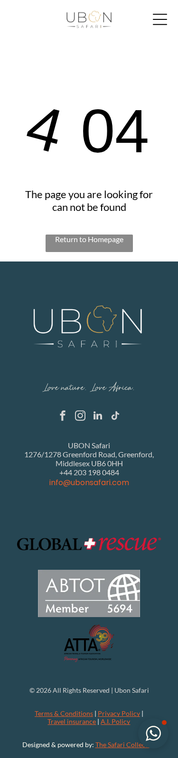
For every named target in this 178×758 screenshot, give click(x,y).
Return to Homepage (89, 239)
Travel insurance (71, 721)
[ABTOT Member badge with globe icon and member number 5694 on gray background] (89, 593)
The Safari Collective (125, 745)
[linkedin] (97, 417)
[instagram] (80, 417)
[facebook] (62, 417)
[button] (153, 733)
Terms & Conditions (64, 713)
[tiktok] (115, 417)
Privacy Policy (119, 713)
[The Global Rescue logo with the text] (89, 543)
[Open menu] (160, 19)
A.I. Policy (115, 721)
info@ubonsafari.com (89, 482)
